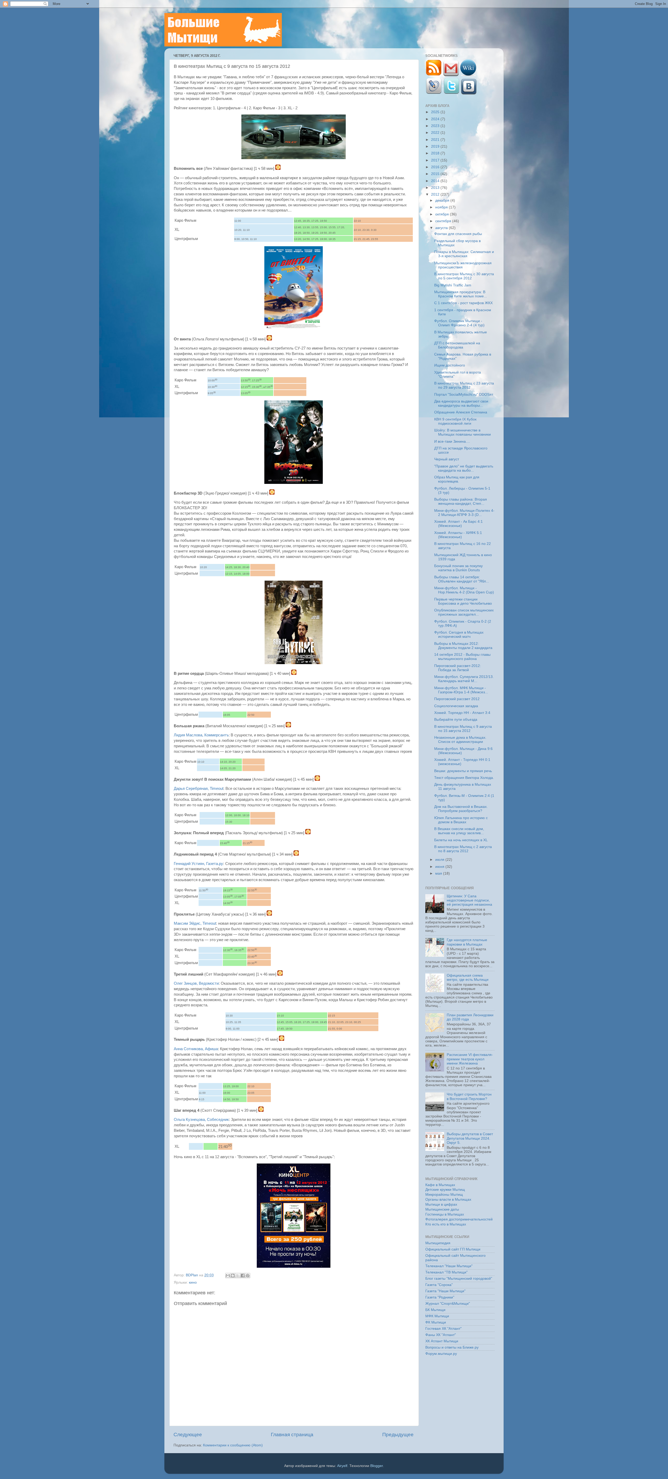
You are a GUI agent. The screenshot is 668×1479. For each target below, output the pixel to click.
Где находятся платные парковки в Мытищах (467, 942)
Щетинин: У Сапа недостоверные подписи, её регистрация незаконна (469, 900)
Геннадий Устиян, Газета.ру (198, 864)
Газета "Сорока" (439, 1285)
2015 (435, 174)
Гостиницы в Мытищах (444, 1214)
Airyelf (342, 1466)
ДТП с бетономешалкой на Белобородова (457, 345)
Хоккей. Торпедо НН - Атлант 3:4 (462, 713)
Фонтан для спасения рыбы (458, 234)
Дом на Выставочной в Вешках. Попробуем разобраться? (461, 809)
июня (440, 867)
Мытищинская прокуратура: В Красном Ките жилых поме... (460, 294)
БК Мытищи (435, 1310)
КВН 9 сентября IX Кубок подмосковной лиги (455, 421)
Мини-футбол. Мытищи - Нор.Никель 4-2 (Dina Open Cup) (464, 590)
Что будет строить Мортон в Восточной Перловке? (469, 1096)
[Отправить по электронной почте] (227, 1275)
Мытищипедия (437, 1243)
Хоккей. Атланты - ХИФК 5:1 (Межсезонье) (458, 535)
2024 (435, 119)
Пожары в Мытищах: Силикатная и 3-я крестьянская (464, 254)
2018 (435, 153)
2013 (435, 188)
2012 (435, 194)
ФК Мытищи (435, 1322)
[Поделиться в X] (237, 1275)
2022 (435, 133)
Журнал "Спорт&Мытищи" (447, 1304)
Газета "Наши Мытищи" (445, 1291)
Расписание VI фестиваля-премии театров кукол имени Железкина (470, 1059)
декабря (442, 200)
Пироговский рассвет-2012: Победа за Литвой (457, 668)
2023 (435, 126)
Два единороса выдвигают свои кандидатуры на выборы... (461, 403)
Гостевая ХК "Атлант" (443, 1329)
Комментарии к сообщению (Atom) (233, 1445)
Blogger (376, 1466)
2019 (435, 146)
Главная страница (292, 1434)
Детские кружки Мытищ (445, 1190)
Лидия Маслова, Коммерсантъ (201, 735)
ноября (442, 207)
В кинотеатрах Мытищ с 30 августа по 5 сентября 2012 (464, 276)
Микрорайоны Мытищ (444, 1195)
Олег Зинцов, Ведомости (196, 983)
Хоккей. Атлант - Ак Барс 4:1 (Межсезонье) (458, 524)
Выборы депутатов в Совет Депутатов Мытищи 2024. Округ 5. (470, 1138)
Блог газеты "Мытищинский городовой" (458, 1278)
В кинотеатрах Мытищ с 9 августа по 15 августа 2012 (463, 729)
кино (193, 1282)
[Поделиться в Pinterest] (247, 1275)
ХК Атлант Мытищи (441, 1341)
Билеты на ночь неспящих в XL (461, 840)
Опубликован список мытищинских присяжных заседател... (464, 612)
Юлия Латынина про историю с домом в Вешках (461, 820)
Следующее (188, 1434)
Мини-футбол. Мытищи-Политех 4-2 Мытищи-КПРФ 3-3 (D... (464, 513)
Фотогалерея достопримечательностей (459, 1219)
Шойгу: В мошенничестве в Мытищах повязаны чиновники (462, 432)
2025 (435, 112)
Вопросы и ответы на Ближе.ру (452, 1347)
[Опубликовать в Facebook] (242, 1275)
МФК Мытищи (437, 1316)
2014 (435, 181)
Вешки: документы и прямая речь (463, 771)
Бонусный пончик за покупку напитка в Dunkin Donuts (458, 568)
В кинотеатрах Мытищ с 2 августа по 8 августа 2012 (463, 849)
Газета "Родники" (439, 1297)
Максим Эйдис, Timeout (195, 923)
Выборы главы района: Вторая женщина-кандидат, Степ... (460, 501)
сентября (443, 221)
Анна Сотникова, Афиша (196, 1049)
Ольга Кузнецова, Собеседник (201, 1119)
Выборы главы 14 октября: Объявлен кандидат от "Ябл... (461, 579)
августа (442, 228)
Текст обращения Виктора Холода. (464, 778)
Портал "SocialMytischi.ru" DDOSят (463, 394)
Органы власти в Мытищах (448, 1199)
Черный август (446, 459)
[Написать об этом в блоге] (232, 1275)
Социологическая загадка (456, 706)
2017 (435, 160)
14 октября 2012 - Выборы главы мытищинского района (462, 657)
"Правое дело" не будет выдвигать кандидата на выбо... (463, 468)
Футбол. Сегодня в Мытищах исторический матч (459, 634)
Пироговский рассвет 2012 (457, 699)
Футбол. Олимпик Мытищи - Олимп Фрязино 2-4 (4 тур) (459, 323)
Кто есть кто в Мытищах (445, 1224)
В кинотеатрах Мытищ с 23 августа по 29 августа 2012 (464, 385)
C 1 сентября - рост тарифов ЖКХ (463, 303)
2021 (435, 140)
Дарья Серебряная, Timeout (198, 788)
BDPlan (192, 1275)
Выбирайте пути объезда (455, 720)
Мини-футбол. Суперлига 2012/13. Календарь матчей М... (464, 679)
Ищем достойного (449, 365)
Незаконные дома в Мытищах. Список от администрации (460, 740)
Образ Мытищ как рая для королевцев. (456, 479)
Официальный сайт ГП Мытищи (452, 1249)
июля (440, 860)
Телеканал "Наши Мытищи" (449, 1266)
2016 (435, 167)
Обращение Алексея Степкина (460, 412)
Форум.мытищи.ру (441, 1354)
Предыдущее (398, 1434)
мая (439, 873)
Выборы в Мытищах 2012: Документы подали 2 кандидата (463, 646)
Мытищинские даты (442, 1209)
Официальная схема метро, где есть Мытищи (467, 977)
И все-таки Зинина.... (452, 441)
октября (442, 214)
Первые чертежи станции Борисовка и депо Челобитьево (463, 601)
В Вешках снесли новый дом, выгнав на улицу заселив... (459, 831)
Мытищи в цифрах (441, 1204)
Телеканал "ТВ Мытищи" (446, 1272)
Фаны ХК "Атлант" (440, 1335)
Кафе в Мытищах (440, 1185)
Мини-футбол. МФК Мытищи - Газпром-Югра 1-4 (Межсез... (461, 690)
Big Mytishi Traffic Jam (452, 285)
